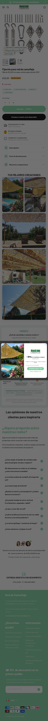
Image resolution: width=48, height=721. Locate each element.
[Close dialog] (46, 344)
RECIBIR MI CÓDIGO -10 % (35, 368)
